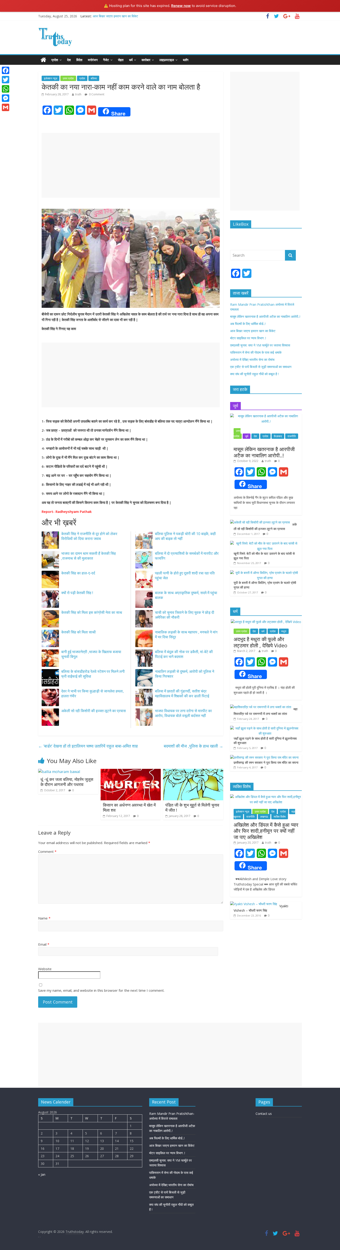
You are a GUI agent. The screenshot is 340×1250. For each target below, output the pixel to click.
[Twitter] (5, 79)
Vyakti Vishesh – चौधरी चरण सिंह (261, 908)
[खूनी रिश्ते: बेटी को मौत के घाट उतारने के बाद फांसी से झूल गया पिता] (265, 543)
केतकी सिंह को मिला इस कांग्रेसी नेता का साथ (91, 612)
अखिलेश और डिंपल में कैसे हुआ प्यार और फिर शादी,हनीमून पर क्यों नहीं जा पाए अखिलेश (266, 830)
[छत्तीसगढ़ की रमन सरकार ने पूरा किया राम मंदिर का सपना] (264, 757)
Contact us (264, 1113)
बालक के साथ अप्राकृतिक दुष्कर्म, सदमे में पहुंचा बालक (186, 595)
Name (44, 918)
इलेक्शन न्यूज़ (50, 78)
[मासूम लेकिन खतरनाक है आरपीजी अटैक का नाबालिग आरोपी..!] (266, 416)
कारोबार (146, 60)
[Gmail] (5, 107)
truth (78, 94)
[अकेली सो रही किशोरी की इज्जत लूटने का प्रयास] (260, 522)
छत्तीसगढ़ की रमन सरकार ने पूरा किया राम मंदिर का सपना (266, 762)
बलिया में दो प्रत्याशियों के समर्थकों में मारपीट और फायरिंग (187, 556)
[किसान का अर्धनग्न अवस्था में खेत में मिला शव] (131, 771)
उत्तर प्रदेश (68, 78)
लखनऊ (264, 817)
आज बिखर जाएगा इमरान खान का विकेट (115, 16)
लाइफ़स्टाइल (166, 60)
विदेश (79, 60)
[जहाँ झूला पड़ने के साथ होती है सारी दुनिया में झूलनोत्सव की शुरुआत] (265, 728)
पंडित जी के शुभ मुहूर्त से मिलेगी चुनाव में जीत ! (192, 807)
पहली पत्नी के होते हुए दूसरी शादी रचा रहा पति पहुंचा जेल (185, 575)
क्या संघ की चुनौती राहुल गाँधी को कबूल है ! (254, 374)
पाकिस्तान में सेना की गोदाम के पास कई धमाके (255, 352)
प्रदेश (54, 60)
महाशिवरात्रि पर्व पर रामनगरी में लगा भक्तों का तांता (265, 711)
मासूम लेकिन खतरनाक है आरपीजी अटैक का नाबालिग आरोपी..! (265, 316)
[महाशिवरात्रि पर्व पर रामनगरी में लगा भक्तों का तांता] (260, 707)
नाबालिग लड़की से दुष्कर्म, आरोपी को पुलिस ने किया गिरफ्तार (184, 674)
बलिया (94, 78)
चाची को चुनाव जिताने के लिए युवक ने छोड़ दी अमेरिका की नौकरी (184, 615)
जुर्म (246, 436)
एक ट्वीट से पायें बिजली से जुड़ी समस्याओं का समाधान (260, 367)
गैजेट (106, 60)
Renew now (181, 5)
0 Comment (96, 94)
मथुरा (283, 631)
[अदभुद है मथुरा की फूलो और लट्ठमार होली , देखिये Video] (266, 622)
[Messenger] (5, 98)
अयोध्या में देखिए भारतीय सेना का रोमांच (252, 359)
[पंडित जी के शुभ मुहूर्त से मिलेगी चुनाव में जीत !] (193, 771)
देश (69, 60)
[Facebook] (5, 70)
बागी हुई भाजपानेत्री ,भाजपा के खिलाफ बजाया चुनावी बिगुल (91, 654)
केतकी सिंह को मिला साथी (78, 632)
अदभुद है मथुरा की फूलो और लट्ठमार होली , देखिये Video (260, 642)
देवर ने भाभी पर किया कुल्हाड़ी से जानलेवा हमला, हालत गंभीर (92, 693)
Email (43, 944)
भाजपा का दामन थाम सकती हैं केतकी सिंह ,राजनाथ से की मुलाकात (88, 556)
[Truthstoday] (43, 60)
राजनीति (291, 436)
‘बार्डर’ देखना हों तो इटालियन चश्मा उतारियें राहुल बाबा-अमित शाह (88, 746)
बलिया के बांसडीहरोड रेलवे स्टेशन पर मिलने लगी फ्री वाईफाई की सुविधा (93, 674)
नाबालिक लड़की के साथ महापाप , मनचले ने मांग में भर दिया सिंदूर (186, 634)
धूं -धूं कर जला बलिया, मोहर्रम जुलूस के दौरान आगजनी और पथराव (66, 781)
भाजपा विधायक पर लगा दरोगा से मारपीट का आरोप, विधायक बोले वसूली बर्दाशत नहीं (183, 713)
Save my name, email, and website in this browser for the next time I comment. (101, 990)
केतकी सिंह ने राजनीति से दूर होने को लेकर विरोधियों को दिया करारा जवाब (89, 536)
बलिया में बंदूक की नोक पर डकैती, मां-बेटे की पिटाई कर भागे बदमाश (184, 654)
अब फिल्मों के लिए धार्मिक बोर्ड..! (248, 323)
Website (45, 968)
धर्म (131, 60)
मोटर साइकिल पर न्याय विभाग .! (248, 338)
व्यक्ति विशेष (280, 817)
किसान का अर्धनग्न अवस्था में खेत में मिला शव (129, 807)
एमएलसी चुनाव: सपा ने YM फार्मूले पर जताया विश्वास (260, 345)
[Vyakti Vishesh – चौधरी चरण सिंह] (253, 904)
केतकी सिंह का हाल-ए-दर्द (78, 573)
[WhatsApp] (5, 89)
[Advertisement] (131, 165)
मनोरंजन (93, 60)
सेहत (121, 60)
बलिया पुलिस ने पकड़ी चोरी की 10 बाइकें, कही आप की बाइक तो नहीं (185, 536)
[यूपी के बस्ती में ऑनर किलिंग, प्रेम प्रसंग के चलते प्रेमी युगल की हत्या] (265, 572)
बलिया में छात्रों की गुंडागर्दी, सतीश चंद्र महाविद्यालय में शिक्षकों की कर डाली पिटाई (182, 693)
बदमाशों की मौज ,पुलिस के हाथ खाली (193, 746)
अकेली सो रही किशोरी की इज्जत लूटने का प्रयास (93, 710)
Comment (47, 851)
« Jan (41, 1174)
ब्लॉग (185, 60)
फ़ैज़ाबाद (278, 436)
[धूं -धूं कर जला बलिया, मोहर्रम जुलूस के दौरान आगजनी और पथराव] (59, 771)
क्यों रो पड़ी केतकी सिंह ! (77, 592)
